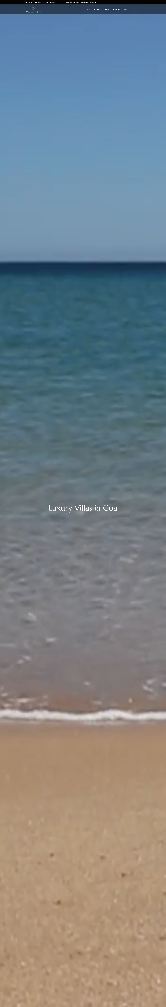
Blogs (125, 9)
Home (88, 9)
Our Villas (97, 9)
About (107, 9)
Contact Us (116, 9)
